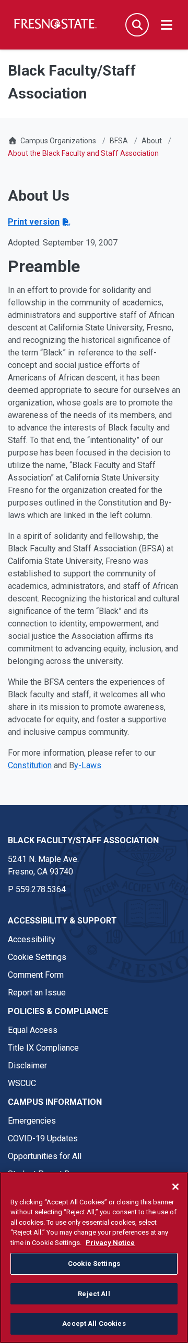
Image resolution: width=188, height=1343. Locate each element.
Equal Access (32, 1030)
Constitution (30, 765)
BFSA (119, 141)
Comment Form (36, 975)
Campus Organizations (58, 141)
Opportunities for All (44, 1156)
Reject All (94, 1294)
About (152, 141)
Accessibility (31, 939)
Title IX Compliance (43, 1048)
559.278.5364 (41, 889)
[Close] (175, 1186)
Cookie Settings (37, 957)
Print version (34, 222)
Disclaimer (27, 1065)
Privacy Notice (110, 1243)
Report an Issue (37, 992)
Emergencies (32, 1121)
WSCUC (22, 1083)
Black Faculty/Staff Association (83, 840)
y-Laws (87, 765)
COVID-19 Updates (43, 1138)
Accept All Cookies (93, 1323)
